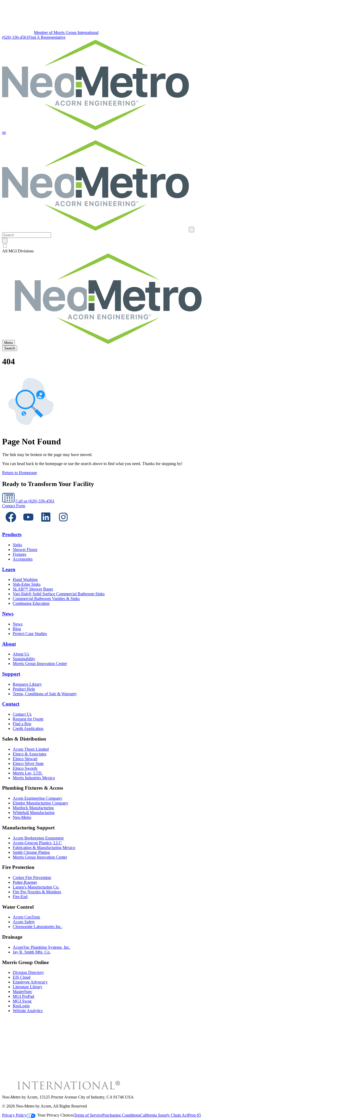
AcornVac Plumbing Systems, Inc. (41, 947)
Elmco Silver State (28, 763)
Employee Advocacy (30, 982)
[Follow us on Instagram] (63, 524)
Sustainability (24, 659)
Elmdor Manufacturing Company (40, 803)
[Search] (4, 240)
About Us (21, 654)
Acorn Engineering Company (37, 798)
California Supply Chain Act (164, 1115)
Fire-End (20, 896)
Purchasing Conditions (121, 1115)
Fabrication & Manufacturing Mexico (44, 847)
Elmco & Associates (29, 754)
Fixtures (19, 554)
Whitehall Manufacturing (34, 812)
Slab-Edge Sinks (27, 584)
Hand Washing (25, 579)
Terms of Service (88, 1115)
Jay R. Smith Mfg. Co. (32, 952)
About (9, 644)
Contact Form (13, 506)
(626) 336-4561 (15, 37)
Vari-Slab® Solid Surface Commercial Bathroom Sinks (59, 594)
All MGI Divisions (18, 251)
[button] (4, 133)
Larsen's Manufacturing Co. (36, 887)
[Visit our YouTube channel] (28, 524)
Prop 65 (194, 1115)
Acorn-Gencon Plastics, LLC (37, 843)
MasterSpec (22, 991)
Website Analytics (28, 1010)
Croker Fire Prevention (32, 877)
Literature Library (27, 987)
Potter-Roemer (25, 882)
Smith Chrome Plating (31, 852)
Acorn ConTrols (26, 917)
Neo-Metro (22, 817)
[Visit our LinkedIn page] (46, 524)
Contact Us (22, 714)
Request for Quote (28, 719)
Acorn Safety (24, 922)
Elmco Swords (25, 768)
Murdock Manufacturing (33, 808)
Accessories (23, 559)
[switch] (5, 246)
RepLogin (21, 1006)
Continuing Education (31, 603)
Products (11, 534)
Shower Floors (25, 549)
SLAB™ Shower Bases (33, 589)
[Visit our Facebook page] (11, 524)
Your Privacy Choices (55, 1115)
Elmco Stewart (25, 758)
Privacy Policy (14, 1115)
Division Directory (28, 972)
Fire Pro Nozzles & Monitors (37, 892)
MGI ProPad (23, 996)
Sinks (17, 544)
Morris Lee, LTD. (28, 773)
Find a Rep (22, 723)
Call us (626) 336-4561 (35, 501)
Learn (8, 569)
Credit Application (28, 728)
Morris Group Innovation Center (40, 663)
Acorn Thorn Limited (31, 749)
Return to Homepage (19, 472)
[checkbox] (169, 246)
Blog (17, 629)
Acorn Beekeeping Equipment (38, 838)
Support (11, 674)
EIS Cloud (21, 977)
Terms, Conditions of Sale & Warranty (45, 694)
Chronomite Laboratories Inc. (37, 926)
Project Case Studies (30, 633)
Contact (10, 704)
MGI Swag (22, 1001)
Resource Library (27, 684)
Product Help (24, 689)
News (8, 613)
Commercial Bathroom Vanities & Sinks (46, 598)
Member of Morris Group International (66, 32)
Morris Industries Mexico (34, 778)
